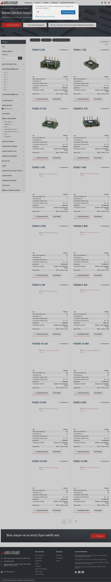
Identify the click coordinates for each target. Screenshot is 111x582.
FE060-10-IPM (39, 461)
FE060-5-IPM (39, 226)
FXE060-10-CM (40, 343)
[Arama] (102, 3)
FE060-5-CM (38, 284)
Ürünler (37, 3)
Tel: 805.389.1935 (9, 561)
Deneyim (54, 3)
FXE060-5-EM (80, 284)
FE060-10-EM (39, 402)
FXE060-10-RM (81, 343)
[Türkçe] (109, 2)
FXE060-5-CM (80, 108)
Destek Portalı (9, 572)
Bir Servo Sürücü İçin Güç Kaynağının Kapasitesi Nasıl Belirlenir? (90, 567)
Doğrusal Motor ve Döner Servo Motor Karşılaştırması (90, 559)
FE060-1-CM (79, 49)
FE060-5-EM (38, 49)
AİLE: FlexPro (45, 40)
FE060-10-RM (80, 461)
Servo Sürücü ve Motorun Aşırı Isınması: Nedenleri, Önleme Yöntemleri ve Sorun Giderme (92, 563)
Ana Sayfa (5, 8)
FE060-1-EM (38, 167)
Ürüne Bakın (57, 99)
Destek (46, 3)
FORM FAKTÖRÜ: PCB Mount (60, 40)
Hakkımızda (28, 3)
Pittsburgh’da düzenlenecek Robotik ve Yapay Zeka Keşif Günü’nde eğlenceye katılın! (91, 555)
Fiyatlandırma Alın (42, 99)
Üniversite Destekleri (67, 3)
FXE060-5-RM (80, 226)
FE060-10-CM (39, 108)
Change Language (68, 12)
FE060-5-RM (79, 402)
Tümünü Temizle (35, 40)
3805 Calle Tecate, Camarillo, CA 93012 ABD (17, 558)
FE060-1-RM (79, 167)
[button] (23, 46)
